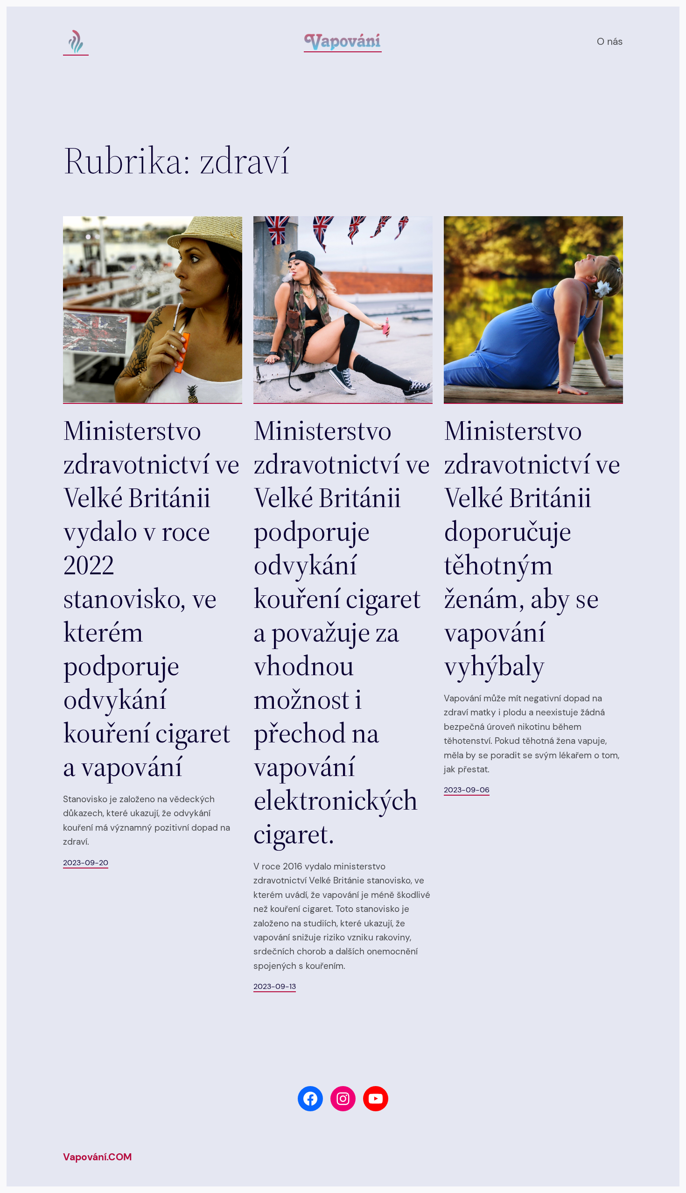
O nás (610, 41)
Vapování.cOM (97, 1157)
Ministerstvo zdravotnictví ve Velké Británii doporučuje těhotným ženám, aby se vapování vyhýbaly (532, 547)
